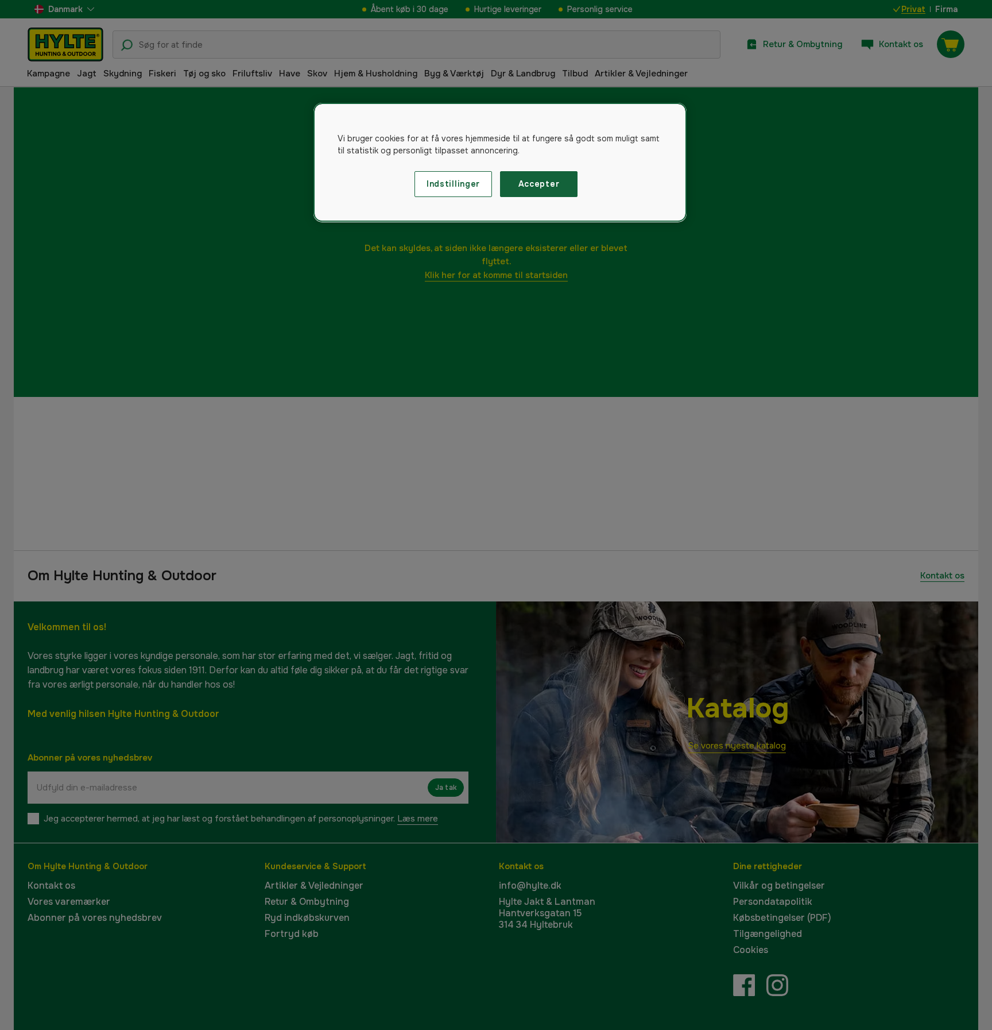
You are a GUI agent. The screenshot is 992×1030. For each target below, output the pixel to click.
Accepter (539, 184)
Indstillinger (453, 184)
